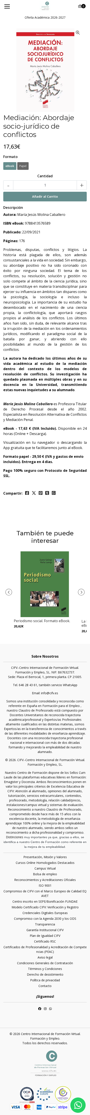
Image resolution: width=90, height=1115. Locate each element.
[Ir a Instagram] (45, 1009)
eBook (9, 166)
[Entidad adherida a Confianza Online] (53, 1094)
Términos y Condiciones (45, 969)
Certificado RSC (45, 941)
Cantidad (45, 176)
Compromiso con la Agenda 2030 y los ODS (45, 918)
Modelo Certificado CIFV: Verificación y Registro (45, 907)
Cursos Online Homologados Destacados (45, 863)
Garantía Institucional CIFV (45, 930)
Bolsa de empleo (45, 874)
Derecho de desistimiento (45, 974)
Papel (22, 166)
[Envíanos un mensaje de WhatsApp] (78, 1105)
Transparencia (45, 924)
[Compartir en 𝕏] (34, 493)
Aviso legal (45, 957)
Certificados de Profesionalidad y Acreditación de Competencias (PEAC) (45, 949)
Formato (10, 156)
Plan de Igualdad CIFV (45, 936)
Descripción (13, 207)
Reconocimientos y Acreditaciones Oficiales (45, 880)
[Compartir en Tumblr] (47, 493)
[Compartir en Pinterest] (41, 493)
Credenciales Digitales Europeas (45, 913)
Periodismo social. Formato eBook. (42, 620)
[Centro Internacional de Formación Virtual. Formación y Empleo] (45, 6)
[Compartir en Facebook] (27, 493)
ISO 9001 (45, 885)
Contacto (45, 986)
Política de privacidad (45, 980)
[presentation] (8, 592)
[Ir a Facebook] (39, 1009)
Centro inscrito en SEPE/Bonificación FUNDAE (45, 901)
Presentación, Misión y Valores (45, 857)
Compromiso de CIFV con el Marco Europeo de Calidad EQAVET (45, 893)
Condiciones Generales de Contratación (45, 963)
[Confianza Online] (27, 1095)
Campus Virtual (45, 868)
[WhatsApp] (50, 1009)
